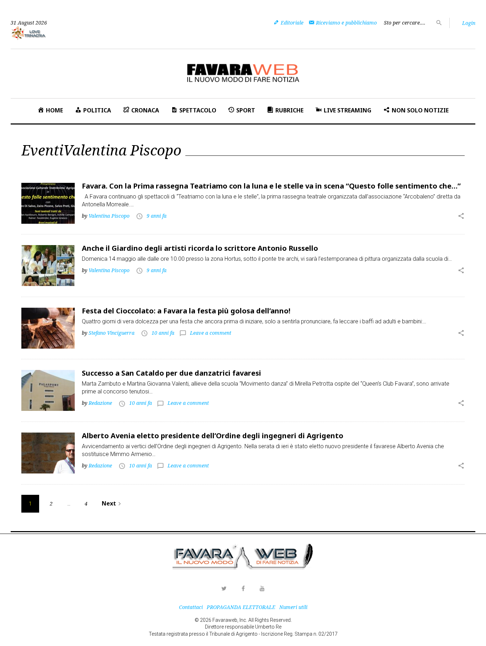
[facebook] (243, 588)
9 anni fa (157, 215)
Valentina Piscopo (109, 215)
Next (112, 503)
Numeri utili (293, 607)
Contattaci (191, 607)
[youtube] (262, 588)
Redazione (100, 402)
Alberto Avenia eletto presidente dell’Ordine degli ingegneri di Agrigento (212, 435)
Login (468, 23)
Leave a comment (210, 332)
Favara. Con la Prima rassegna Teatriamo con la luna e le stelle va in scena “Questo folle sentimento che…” (271, 186)
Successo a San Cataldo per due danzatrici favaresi (171, 373)
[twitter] (224, 588)
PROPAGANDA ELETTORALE (241, 607)
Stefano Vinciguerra (111, 332)
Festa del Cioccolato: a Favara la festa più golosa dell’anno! (186, 311)
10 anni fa (163, 332)
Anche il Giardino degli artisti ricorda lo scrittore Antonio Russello (200, 248)
